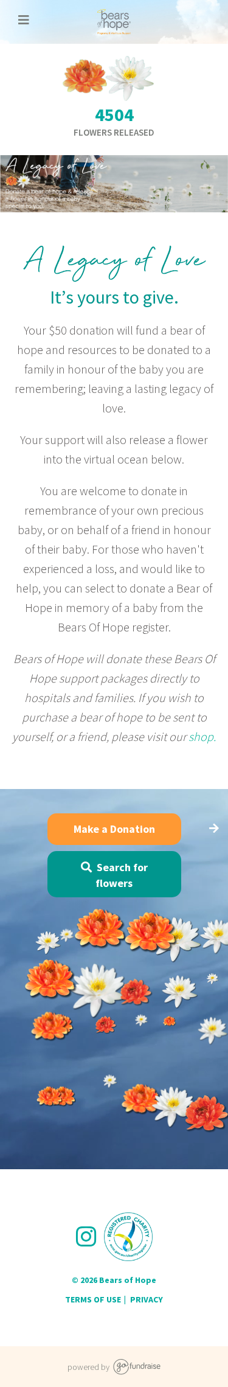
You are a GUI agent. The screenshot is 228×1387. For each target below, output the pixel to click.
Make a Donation (114, 829)
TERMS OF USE (93, 1299)
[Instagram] (89, 1237)
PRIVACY (146, 1299)
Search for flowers (120, 875)
